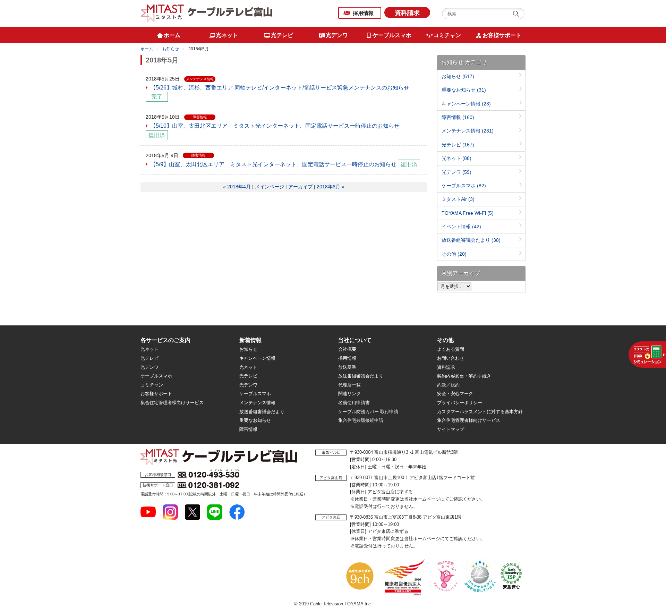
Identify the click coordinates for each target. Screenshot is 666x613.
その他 (454, 254)
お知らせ (170, 48)
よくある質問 (450, 349)
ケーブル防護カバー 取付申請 (368, 411)
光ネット (456, 158)
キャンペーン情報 (466, 104)
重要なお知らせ (464, 90)
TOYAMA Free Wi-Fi (468, 213)
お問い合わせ (450, 358)
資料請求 (407, 12)
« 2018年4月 (237, 186)
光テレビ (458, 144)
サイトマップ (450, 429)
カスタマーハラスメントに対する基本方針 (480, 411)
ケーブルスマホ (464, 185)
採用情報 (363, 13)
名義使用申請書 (354, 402)
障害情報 (458, 117)
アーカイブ (300, 186)
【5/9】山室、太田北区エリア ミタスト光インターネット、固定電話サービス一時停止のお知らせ (273, 164)
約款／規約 (448, 385)
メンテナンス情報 (468, 131)
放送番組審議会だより (471, 240)
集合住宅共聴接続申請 (360, 420)
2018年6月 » (330, 186)
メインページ (269, 186)
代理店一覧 (349, 385)
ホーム (146, 48)
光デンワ (456, 172)
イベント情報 (461, 226)
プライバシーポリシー (459, 402)
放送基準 (347, 367)
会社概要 (347, 349)
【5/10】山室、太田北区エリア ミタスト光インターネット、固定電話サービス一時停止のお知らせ (275, 126)
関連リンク (349, 393)
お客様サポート (156, 393)
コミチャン (151, 385)
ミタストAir (458, 199)
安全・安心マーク (455, 393)
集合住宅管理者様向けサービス (172, 402)
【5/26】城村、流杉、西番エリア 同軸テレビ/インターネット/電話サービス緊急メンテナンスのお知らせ (279, 88)
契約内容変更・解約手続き (464, 375)
